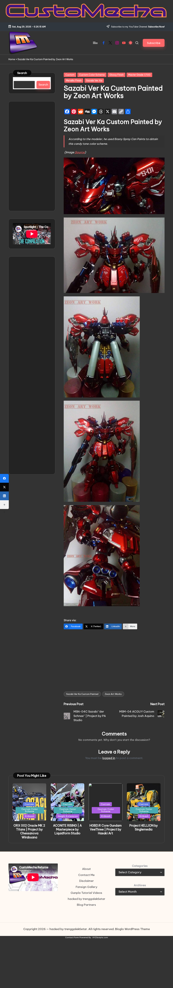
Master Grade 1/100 (139, 74)
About (86, 869)
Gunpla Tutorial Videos (86, 893)
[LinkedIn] (4, 495)
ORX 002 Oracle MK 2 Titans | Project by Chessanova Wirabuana (29, 831)
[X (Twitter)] (4, 487)
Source (79, 152)
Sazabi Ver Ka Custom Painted (82, 694)
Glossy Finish (116, 74)
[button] (154, 43)
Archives (140, 885)
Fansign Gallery (86, 887)
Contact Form (72, 937)
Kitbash (29, 816)
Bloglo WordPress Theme (132, 929)
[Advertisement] (114, 658)
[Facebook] (4, 478)
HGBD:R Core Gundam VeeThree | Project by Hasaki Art (106, 829)
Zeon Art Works (113, 694)
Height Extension (68, 816)
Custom (70, 74)
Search (22, 73)
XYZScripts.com (100, 937)
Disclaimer (86, 881)
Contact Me (86, 875)
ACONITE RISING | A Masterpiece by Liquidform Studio (67, 829)
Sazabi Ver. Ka (94, 80)
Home (11, 59)
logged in (108, 758)
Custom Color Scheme (92, 74)
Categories (140, 866)
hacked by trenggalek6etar (86, 899)
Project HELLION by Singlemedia (143, 827)
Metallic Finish (74, 80)
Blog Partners (86, 905)
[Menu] (95, 43)
